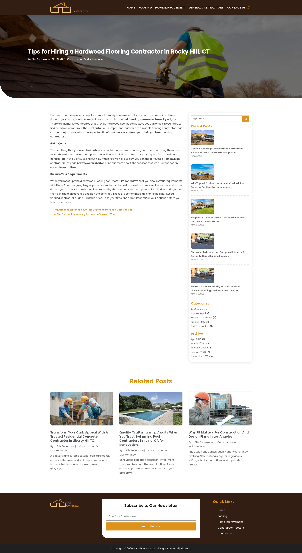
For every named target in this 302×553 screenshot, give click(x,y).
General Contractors (206, 7)
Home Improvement (170, 7)
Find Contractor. (146, 548)
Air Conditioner (199, 309)
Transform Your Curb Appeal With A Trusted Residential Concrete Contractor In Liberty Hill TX (79, 436)
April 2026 (196, 339)
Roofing (145, 7)
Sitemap (186, 548)
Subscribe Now (151, 526)
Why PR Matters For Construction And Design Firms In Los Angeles (219, 434)
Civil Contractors (200, 326)
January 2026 (198, 352)
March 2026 (197, 343)
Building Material (200, 322)
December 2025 (200, 356)
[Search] (245, 118)
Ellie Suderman (41, 59)
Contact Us (236, 7)
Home (131, 7)
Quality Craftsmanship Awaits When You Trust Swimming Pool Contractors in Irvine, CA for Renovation (148, 438)
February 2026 (199, 347)
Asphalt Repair (199, 313)
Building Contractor (201, 317)
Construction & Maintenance (85, 59)
